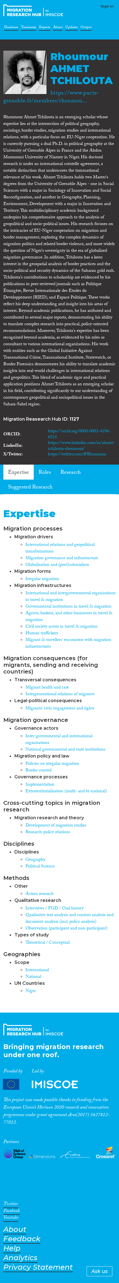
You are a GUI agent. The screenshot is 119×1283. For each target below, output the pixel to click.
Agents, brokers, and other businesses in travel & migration (68, 617)
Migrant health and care (47, 688)
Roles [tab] (44, 473)
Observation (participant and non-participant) (66, 928)
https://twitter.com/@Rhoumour (77, 454)
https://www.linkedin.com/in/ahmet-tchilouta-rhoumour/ (81, 446)
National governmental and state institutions (65, 750)
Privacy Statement (38, 1267)
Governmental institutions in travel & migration (68, 607)
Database (11, 28)
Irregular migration (42, 579)
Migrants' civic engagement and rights (59, 708)
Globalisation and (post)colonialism (57, 565)
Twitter (10, 1204)
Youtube (10, 1218)
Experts (44, 28)
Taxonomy (28, 28)
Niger (30, 991)
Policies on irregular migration (52, 764)
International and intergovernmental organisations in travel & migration (70, 597)
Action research (39, 894)
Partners (45, 1084)
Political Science (40, 866)
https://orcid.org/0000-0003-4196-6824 (79, 434)
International (37, 970)
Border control (38, 770)
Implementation (40, 785)
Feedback (21, 1239)
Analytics (20, 1258)
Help (11, 1248)
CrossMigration (34, 10)
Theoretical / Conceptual (47, 943)
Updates (71, 28)
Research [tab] (70, 473)
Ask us (99, 1271)
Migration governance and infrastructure (61, 558)
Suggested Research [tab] (30, 487)
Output (86, 28)
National (33, 977)
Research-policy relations (47, 832)
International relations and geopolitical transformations (60, 548)
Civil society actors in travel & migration (61, 627)
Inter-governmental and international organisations (58, 740)
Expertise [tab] (18, 473)
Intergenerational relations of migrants (59, 694)
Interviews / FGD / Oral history (54, 908)
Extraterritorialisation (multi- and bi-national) (66, 791)
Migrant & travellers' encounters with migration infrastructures (68, 643)
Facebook (11, 1211)
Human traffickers (41, 633)
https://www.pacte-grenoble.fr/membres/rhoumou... (51, 98)
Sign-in (107, 6)
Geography (35, 860)
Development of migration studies (55, 826)
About (58, 28)
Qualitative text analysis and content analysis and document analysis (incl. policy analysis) (69, 919)
